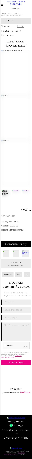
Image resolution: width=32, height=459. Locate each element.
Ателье (3, 14)
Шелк (20, 26)
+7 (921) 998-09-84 (30, 4)
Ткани (9, 21)
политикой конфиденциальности (14, 453)
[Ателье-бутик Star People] (16, 418)
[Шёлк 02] (26, 194)
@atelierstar (25, 392)
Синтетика (7, 35)
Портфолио (8, 274)
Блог (26, 274)
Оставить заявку (16, 244)
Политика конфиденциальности (11, 356)
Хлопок (5, 26)
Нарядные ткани (11, 30)
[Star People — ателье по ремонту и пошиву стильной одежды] (16, 4)
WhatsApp (18, 425)
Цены (19, 274)
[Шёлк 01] (16, 194)
